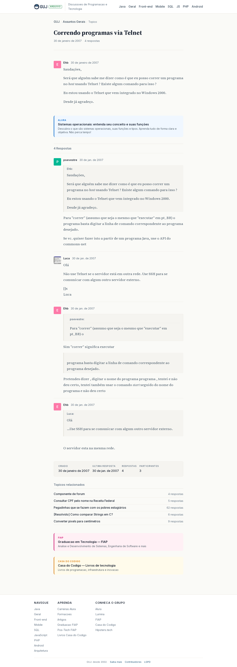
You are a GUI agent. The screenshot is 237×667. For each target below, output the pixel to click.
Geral (132, 6)
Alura (98, 609)
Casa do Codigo (105, 624)
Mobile (160, 6)
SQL (170, 6)
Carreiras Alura (66, 609)
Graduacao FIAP (67, 624)
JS (178, 6)
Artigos (61, 619)
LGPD (147, 662)
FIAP (98, 619)
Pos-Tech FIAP (66, 630)
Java (122, 6)
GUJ (57, 21)
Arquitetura (41, 650)
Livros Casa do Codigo (71, 635)
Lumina (99, 614)
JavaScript (40, 635)
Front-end (40, 619)
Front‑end (146, 6)
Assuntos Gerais (74, 21)
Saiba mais (116, 662)
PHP (186, 6)
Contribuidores (133, 662)
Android (197, 6)
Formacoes (64, 614)
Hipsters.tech (103, 630)
